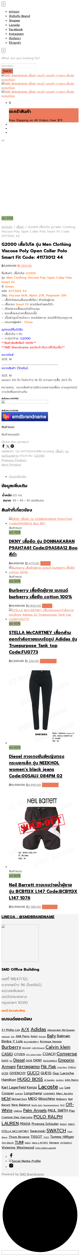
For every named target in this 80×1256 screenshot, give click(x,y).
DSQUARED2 (50, 1060)
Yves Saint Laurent (45, 1148)
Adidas (38, 1029)
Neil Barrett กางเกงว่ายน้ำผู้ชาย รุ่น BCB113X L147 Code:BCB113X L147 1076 (43, 891)
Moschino (47, 1098)
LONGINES (49, 1093)
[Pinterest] (12, 447)
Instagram (16, 34)
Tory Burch (7, 1142)
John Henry (72, 1080)
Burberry (11, 1047)
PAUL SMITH (58, 1110)
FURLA (72, 1067)
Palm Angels (35, 1110)
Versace (54, 1143)
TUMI (19, 1142)
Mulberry (61, 1099)
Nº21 (62, 1105)
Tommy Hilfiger (62, 1136)
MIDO (32, 1098)
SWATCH (56, 1130)
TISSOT (36, 1136)
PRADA (25, 1123)
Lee (61, 1088)
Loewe (19, 1093)
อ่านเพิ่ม (45, 563)
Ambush (5, 1036)
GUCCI (33, 1073)
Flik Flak (48, 1067)
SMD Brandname (32, 1174)
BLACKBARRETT (31, 1041)
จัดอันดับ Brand (19, 16)
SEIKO (71, 1124)
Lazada (14, 25)
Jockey (60, 1080)
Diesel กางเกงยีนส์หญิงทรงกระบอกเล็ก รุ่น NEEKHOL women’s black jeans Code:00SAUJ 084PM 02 (36, 766)
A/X (25, 1029)
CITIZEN (19, 1054)
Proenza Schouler (45, 1123)
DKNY (37, 1060)
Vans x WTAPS (40, 1142)
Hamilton (8, 1079)
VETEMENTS (66, 1142)
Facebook (16, 29)
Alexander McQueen (61, 1030)
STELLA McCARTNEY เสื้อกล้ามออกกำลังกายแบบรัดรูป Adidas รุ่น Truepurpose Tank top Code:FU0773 (43, 642)
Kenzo (32, 1087)
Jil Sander (49, 1080)
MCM (5, 1099)
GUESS (46, 1073)
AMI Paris (22, 1036)
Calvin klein (58, 1047)
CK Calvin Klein (33, 1054)
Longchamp (33, 1093)
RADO (63, 1124)
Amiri (34, 1036)
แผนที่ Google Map (13, 1010)
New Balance (21, 1105)
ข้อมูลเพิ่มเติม (17, 476)
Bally (51, 1036)
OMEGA (18, 1111)
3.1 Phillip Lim (10, 1030)
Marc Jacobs (64, 1093)
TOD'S (46, 1137)
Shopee (14, 20)
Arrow (42, 1036)
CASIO (7, 1054)
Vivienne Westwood (17, 1147)
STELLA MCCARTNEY (15, 1131)
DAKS (4, 1061)
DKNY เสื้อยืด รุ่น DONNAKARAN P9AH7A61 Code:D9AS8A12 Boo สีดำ (43, 548)
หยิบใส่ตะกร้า (48, 661)
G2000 (39, 456)
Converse (67, 1053)
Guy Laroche (63, 1073)
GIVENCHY (17, 1073)
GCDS (4, 1073)
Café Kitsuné (38, 1047)
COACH (49, 1054)
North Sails (36, 1105)
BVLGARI (26, 1047)
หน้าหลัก (6, 227)
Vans (28, 1142)
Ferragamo (28, 1066)
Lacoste (48, 1087)
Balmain (63, 1036)
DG (10, 1060)
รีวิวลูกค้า (15, 43)
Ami (13, 1036)
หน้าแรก (14, 11)
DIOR (29, 1061)
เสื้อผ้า (20, 227)
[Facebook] (3, 447)
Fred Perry (62, 1067)
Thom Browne (19, 1137)
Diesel (19, 1060)
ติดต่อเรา (15, 38)
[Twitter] (8, 447)
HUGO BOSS (30, 1079)
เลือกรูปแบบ (49, 907)
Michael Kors (19, 1099)
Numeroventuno (51, 1105)
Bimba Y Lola (12, 1041)
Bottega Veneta (51, 1041)
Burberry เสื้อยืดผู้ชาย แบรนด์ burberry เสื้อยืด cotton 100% (40, 593)
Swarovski (37, 1131)
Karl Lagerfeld (13, 1087)
